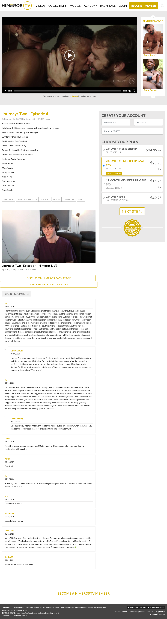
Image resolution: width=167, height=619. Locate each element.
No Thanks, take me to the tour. (83, 61)
